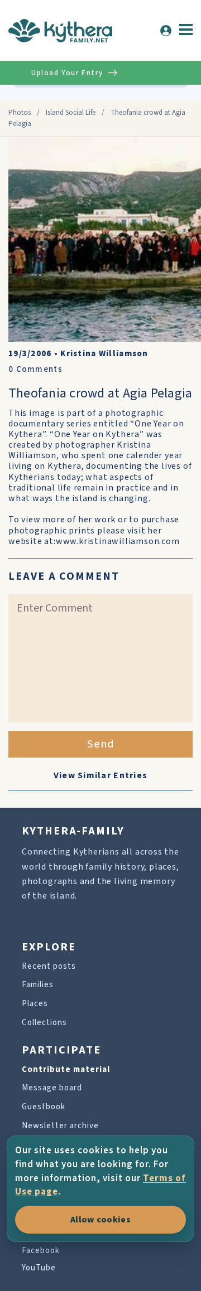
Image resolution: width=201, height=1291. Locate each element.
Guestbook (43, 1107)
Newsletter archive (60, 1126)
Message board (52, 1088)
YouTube (39, 1268)
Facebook (41, 1250)
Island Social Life (70, 113)
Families (38, 985)
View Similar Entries (101, 775)
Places (35, 1003)
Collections (44, 1022)
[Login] (165, 30)
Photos (19, 113)
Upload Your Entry (67, 73)
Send (100, 744)
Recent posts (49, 966)
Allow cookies (100, 1220)
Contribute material (66, 1069)
